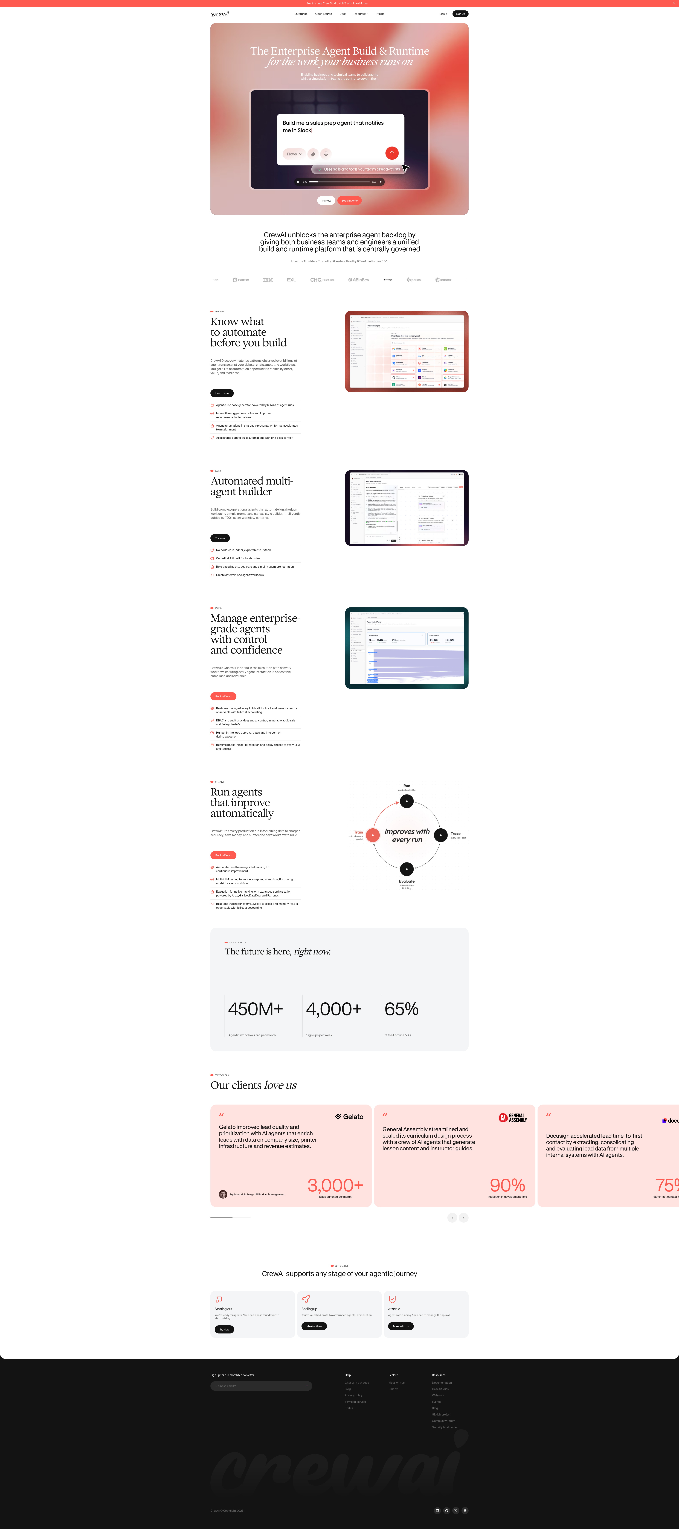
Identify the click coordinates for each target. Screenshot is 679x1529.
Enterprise (300, 13)
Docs (343, 13)
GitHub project (441, 1414)
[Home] (220, 14)
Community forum (443, 1420)
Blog (348, 1389)
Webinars (438, 1395)
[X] (455, 1510)
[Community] (465, 1510)
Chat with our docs (357, 1382)
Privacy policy (353, 1395)
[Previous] (452, 1218)
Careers (393, 1389)
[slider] (339, 181)
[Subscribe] (307, 1386)
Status (349, 1408)
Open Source (323, 13)
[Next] (464, 1218)
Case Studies (440, 1389)
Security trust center (445, 1427)
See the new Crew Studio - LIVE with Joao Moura (337, 3)
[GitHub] (446, 1510)
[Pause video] (339, 139)
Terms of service (355, 1401)
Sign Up (460, 13)
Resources (359, 13)
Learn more (222, 393)
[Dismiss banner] (674, 3)
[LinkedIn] (437, 1510)
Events (436, 1401)
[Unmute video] (380, 181)
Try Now (326, 200)
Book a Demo (350, 200)
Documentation (442, 1382)
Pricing (380, 13)
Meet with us (314, 1326)
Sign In (444, 13)
